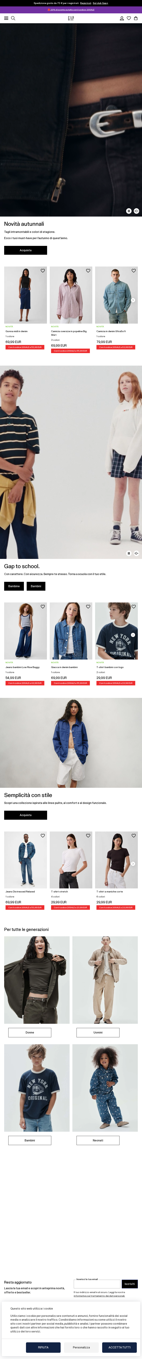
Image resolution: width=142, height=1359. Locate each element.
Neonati (98, 1140)
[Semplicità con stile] (71, 761)
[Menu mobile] (6, 18)
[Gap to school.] (71, 480)
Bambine (14, 586)
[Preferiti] (129, 18)
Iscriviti (130, 1284)
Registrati (85, 3)
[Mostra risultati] (13, 18)
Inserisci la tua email (87, 1279)
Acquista (26, 250)
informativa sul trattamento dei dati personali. (99, 1295)
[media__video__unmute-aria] (136, 211)
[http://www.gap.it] (71, 18)
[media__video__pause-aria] (129, 211)
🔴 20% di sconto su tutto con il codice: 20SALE (71, 10)
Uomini (98, 1032)
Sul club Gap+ (100, 3)
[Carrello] (136, 18)
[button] (133, 300)
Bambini (36, 586)
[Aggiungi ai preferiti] (43, 270)
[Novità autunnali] (71, 141)
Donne (30, 1032)
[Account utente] (122, 18)
